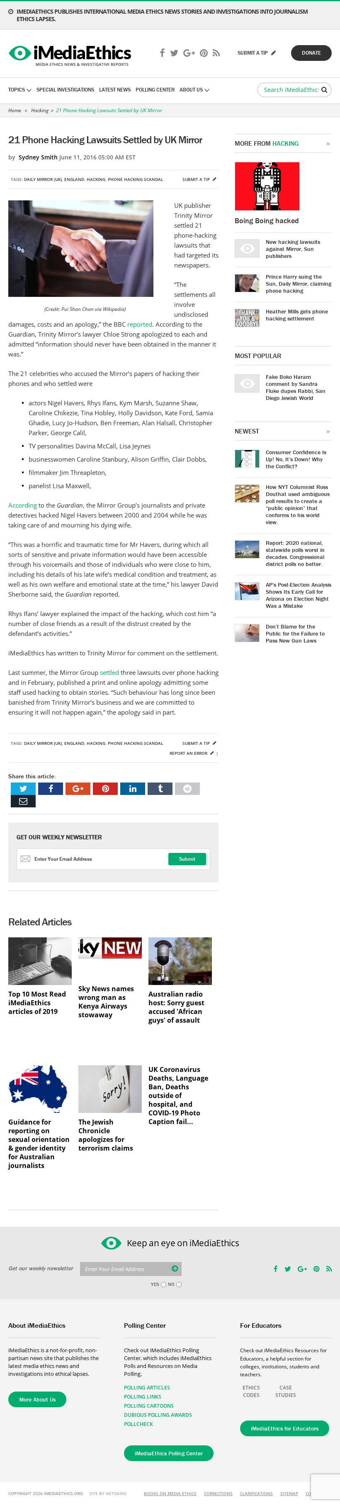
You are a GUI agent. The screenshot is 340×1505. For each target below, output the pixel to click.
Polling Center (155, 89)
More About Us (37, 1399)
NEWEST (247, 431)
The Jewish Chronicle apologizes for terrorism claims (105, 1135)
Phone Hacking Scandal (135, 179)
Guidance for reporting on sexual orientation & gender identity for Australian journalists (39, 1144)
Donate (311, 52)
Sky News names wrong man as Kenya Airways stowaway (106, 1002)
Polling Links (142, 1396)
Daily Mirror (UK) (43, 179)
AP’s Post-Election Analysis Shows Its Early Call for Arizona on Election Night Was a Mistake (298, 595)
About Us (191, 89)
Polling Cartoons (149, 1405)
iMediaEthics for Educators (284, 1428)
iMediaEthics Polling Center (169, 1453)
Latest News (115, 89)
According (23, 505)
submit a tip (253, 52)
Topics (16, 89)
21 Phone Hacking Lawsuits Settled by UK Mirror (109, 110)
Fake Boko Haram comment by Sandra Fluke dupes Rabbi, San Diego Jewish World (295, 387)
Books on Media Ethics (170, 1493)
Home (14, 110)
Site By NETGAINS (108, 1493)
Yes (155, 1284)
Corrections (218, 1493)
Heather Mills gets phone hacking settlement (297, 315)
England (74, 179)
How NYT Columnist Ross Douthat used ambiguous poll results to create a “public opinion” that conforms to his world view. (298, 504)
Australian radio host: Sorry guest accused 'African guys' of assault (176, 1007)
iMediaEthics (71, 54)
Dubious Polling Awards (158, 1414)
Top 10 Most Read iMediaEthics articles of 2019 (37, 1003)
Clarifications (256, 1493)
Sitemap (289, 1493)
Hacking (40, 110)
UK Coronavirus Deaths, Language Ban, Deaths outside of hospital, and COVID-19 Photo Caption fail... (178, 1095)
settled (110, 672)
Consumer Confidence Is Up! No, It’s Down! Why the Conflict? (296, 459)
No (171, 1284)
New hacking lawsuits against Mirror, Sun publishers (293, 249)
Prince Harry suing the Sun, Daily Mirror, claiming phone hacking (298, 283)
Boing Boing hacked (267, 220)
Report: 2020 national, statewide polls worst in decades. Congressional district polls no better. (295, 553)
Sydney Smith (38, 157)
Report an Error (189, 753)
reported (139, 324)
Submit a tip (196, 179)
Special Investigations (65, 89)
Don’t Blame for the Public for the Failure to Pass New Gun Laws (295, 633)
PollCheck (138, 1424)
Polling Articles (147, 1387)
